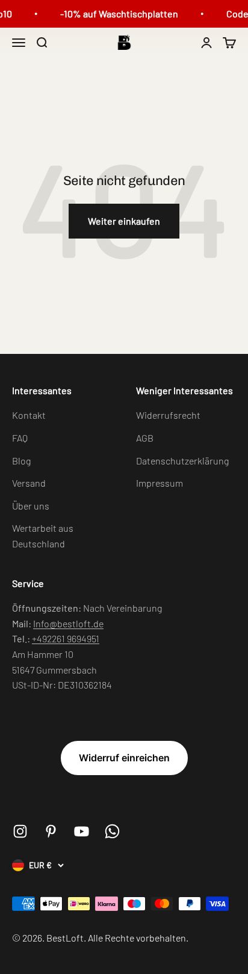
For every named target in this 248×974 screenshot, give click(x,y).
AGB (144, 437)
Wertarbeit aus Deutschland (42, 535)
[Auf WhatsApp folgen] (112, 831)
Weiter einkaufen (124, 221)
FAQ (20, 437)
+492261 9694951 (65, 638)
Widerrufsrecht (168, 415)
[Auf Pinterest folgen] (51, 831)
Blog (21, 460)
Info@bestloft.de (68, 623)
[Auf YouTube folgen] (81, 831)
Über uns (30, 505)
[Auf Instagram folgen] (20, 831)
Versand (29, 483)
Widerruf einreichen (124, 758)
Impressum (159, 483)
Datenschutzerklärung (182, 460)
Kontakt (29, 415)
